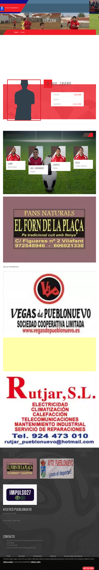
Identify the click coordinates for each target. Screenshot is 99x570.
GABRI (10, 163)
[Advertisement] (49, 61)
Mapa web (16, 521)
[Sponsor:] (49, 229)
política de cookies (8, 562)
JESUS (77, 162)
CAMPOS (56, 164)
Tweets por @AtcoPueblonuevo (11, 267)
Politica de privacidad (8, 530)
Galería (53, 556)
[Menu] (93, 7)
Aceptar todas (88, 568)
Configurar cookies (36, 562)
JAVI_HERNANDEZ (37, 168)
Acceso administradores (73, 556)
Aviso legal (7, 521)
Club (8, 556)
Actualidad (37, 556)
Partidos (22, 556)
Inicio (10, 32)
